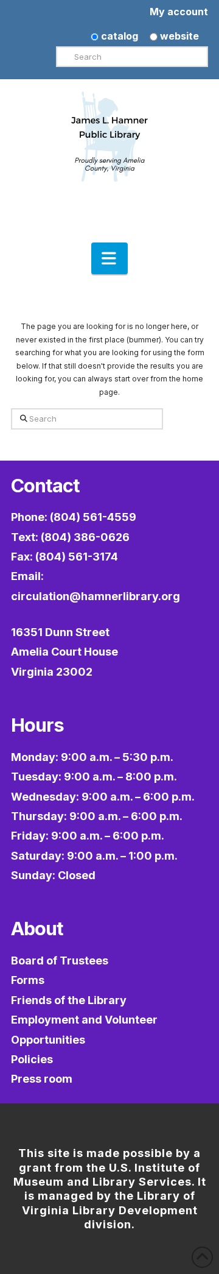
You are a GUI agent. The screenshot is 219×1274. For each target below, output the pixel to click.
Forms (27, 980)
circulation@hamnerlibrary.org (95, 596)
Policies (32, 1059)
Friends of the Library (69, 1000)
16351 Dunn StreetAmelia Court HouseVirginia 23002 (64, 652)
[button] (109, 258)
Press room (41, 1078)
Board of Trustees (59, 960)
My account (179, 11)
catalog (118, 36)
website (178, 36)
